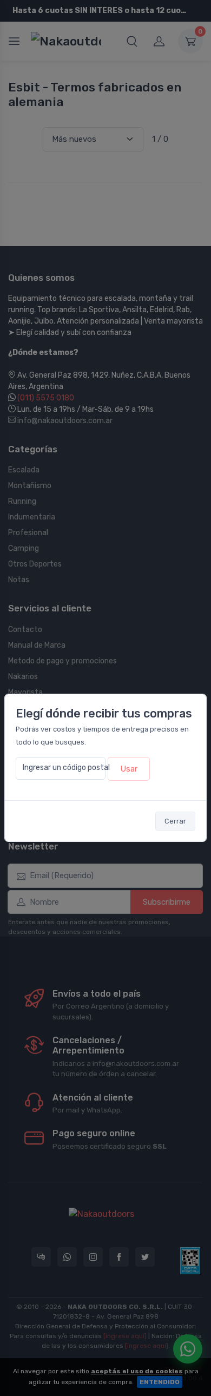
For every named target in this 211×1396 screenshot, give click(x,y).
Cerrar (175, 821)
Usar (128, 769)
